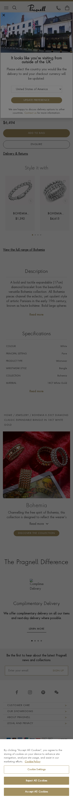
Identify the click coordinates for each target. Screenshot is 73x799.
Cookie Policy (32, 761)
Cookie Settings (36, 769)
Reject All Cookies (36, 780)
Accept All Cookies (36, 791)
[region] (36, 769)
